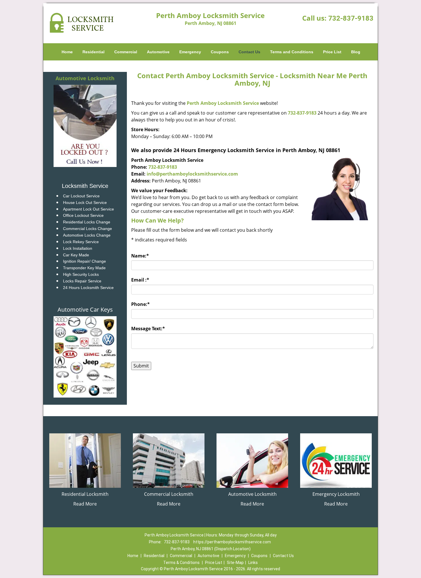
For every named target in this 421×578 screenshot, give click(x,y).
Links (253, 562)
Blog (355, 52)
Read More (85, 504)
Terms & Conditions (181, 562)
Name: (140, 256)
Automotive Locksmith (85, 78)
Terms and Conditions (291, 52)
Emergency (190, 52)
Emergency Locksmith (336, 494)
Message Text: (148, 328)
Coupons (220, 52)
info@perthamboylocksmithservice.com (192, 174)
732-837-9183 (350, 18)
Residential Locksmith (85, 494)
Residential (93, 52)
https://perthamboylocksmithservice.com (232, 542)
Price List (332, 52)
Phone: (140, 304)
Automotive (158, 52)
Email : (140, 280)
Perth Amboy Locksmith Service (223, 103)
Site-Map (235, 562)
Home (67, 52)
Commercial (125, 52)
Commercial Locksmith (168, 494)
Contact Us (249, 52)
